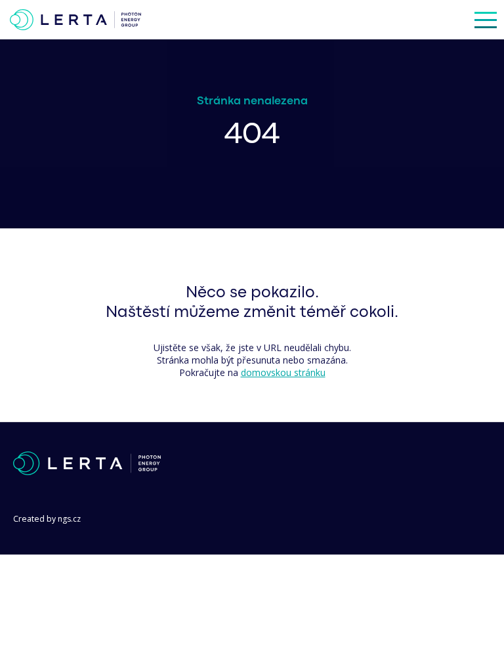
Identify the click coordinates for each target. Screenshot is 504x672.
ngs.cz (69, 518)
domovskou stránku (283, 372)
